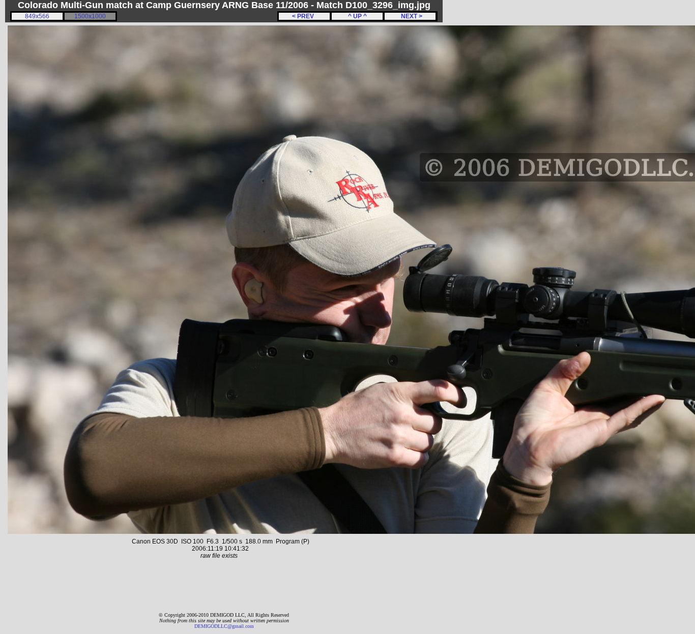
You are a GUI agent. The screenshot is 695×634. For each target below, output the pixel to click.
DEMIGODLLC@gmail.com (224, 626)
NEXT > (410, 16)
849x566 (37, 16)
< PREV (304, 16)
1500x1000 (90, 16)
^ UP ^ (357, 16)
